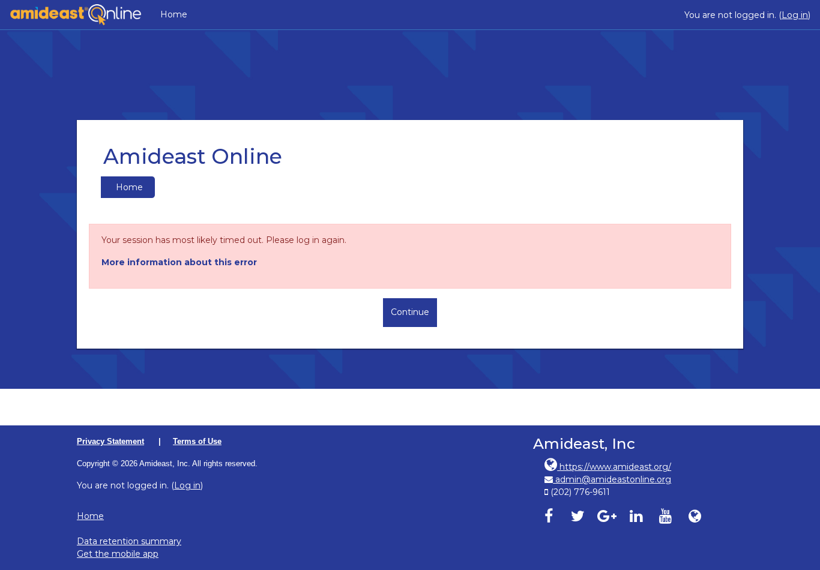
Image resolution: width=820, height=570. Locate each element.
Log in (795, 15)
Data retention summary (129, 541)
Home (173, 14)
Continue (410, 312)
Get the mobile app (117, 553)
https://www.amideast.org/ (614, 466)
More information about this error (179, 262)
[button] (795, 509)
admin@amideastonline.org (612, 479)
